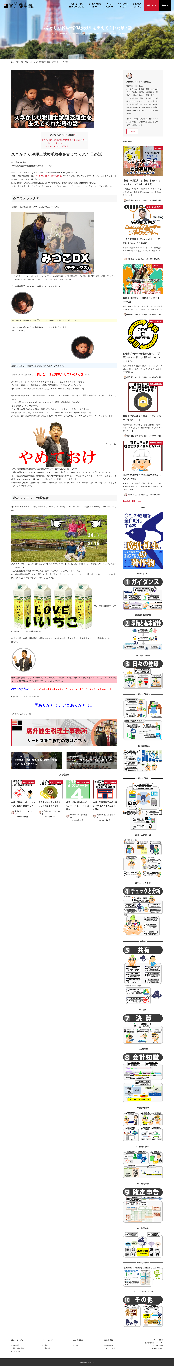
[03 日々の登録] (143, 674)
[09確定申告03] (143, 1276)
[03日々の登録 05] (143, 858)
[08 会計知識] (143, 1077)
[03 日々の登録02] (143, 719)
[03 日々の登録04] (143, 806)
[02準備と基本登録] (143, 634)
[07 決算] (143, 1028)
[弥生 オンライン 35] (143, 1311)
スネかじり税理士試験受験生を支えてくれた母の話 (64, 140)
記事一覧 (132, 131)
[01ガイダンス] (143, 593)
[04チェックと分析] (143, 911)
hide (76, 134)
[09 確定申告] (143, 1205)
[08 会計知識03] (143, 1164)
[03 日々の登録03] (143, 761)
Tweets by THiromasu (132, 501)
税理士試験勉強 (119, 33)
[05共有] (143, 975)
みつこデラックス (54, 143)
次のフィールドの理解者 (56, 146)
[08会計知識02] (143, 1126)
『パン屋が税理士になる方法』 (49, 175)
